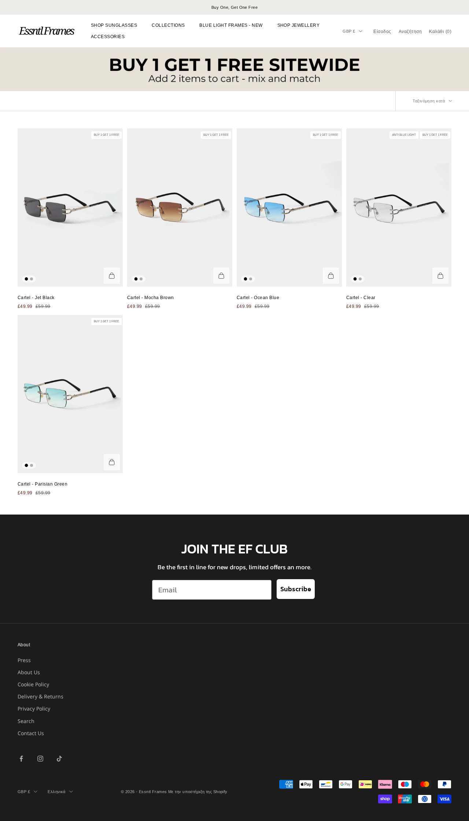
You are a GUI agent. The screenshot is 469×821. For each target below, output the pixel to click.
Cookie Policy (33, 684)
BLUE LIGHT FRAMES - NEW (230, 25)
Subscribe (295, 589)
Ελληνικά (57, 791)
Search (26, 721)
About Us (29, 672)
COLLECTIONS (168, 25)
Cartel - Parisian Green (42, 484)
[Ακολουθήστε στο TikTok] (59, 758)
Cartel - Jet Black (36, 297)
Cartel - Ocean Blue (258, 297)
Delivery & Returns (40, 696)
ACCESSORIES (108, 36)
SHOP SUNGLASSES (114, 25)
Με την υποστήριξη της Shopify (198, 791)
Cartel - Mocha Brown (150, 297)
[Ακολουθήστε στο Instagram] (40, 758)
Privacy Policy (34, 708)
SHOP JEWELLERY (298, 25)
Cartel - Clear (361, 297)
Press (24, 660)
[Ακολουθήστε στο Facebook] (21, 758)
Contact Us (31, 733)
